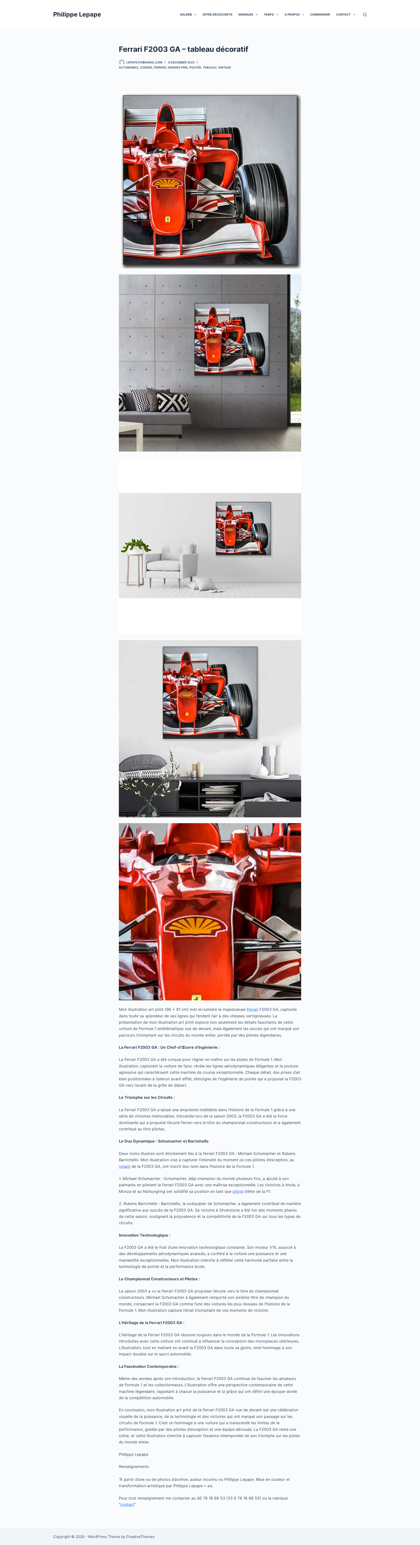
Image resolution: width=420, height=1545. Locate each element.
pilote (238, 1191)
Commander (320, 14)
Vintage (224, 67)
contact (127, 1504)
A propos (292, 14)
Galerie (186, 14)
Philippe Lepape (77, 14)
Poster (195, 67)
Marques (245, 14)
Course (146, 67)
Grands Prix (178, 67)
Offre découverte (217, 14)
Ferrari (160, 67)
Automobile (128, 67)
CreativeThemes (140, 1536)
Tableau (209, 67)
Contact (343, 14)
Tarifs (269, 14)
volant (124, 1166)
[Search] (365, 15)
